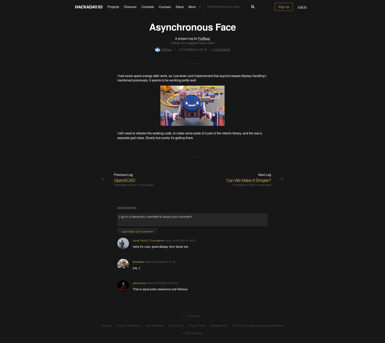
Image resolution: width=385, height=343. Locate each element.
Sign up (283, 6)
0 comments (146, 185)
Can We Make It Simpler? (248, 180)
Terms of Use (176, 325)
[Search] (253, 7)
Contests (147, 6)
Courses (165, 6)
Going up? (193, 316)
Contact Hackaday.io (129, 325)
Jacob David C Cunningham (148, 240)
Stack (180, 6)
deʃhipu (166, 49)
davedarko (138, 262)
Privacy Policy (197, 325)
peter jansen (140, 283)
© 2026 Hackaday (192, 333)
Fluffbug (204, 38)
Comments (221, 49)
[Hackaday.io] (89, 7)
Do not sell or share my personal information (258, 325)
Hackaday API (219, 325)
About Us (106, 325)
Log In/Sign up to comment (137, 231)
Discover (130, 6)
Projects (113, 6)
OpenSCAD (124, 180)
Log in (302, 6)
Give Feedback (155, 325)
